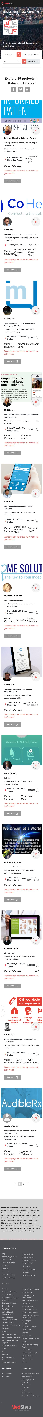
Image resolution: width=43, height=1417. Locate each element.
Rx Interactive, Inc (13, 862)
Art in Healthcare (33, 1061)
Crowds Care (27, 1292)
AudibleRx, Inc (11, 1125)
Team (4, 1348)
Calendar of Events (29, 1327)
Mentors (25, 1333)
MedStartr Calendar (9, 1362)
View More (11, 181)
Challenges (26, 1321)
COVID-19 (5, 1266)
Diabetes (5, 1269)
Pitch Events (26, 1330)
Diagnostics (6, 1272)
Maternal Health (28, 1254)
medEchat (9, 318)
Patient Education (13, 166)
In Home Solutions (13, 595)
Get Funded (26, 1336)
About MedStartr (8, 1295)
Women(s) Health (28, 1275)
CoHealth (8, 229)
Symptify (8, 501)
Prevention (21, 620)
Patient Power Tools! (31, 252)
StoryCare (9, 1034)
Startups (5, 1289)
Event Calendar (7, 1306)
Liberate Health (11, 948)
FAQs (24, 1342)
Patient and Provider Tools (20, 252)
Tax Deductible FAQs (30, 1353)
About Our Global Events (11, 1325)
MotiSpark (9, 409)
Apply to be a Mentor (30, 1312)
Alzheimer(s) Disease (9, 1257)
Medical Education (32, 620)
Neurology (26, 1266)
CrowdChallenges (28, 1306)
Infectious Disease (8, 1278)
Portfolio (5, 1354)
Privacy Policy (27, 1356)
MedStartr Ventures (9, 1334)
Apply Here (6, 1328)
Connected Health (26, 437)
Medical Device (27, 1257)
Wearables (26, 1272)
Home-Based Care (27, 797)
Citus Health (10, 773)
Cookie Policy (27, 1359)
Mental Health (27, 1263)
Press (24, 1362)
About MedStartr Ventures (11, 1337)
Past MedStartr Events (30, 1339)
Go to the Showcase (29, 1300)
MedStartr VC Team (9, 1345)
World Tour (6, 1309)
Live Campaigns (7, 1322)
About (24, 1324)
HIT (37, 971)
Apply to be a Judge (29, 1309)
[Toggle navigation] (39, 3)
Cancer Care (6, 1260)
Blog (3, 1254)
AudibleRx (9, 684)
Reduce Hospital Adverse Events (20, 138)
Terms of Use (27, 1350)
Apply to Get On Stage (30, 1289)
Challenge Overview (9, 1292)
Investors (5, 1331)
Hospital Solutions (27, 1153)
